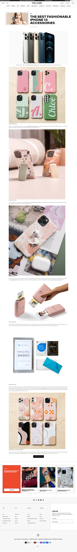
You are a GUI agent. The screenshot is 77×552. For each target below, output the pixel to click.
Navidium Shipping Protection (32, 518)
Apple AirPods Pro (12, 276)
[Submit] (72, 522)
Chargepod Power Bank (7, 520)
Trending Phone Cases (6, 518)
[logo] (37, 3)
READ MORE (11, 489)
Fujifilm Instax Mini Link (12, 321)
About (41, 514)
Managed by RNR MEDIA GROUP (44, 539)
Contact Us (17, 514)
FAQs (16, 516)
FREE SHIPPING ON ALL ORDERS (70, 0)
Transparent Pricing (43, 520)
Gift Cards (41, 518)
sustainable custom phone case (32, 126)
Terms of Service (33, 539)
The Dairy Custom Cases (13, 123)
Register (28, 516)
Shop (4, 508)
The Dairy (41, 508)
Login (28, 514)
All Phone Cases (5, 516)
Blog (40, 516)
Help (16, 508)
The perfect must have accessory (55, 279)
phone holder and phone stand (36, 202)
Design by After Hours (57, 539)
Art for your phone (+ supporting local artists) (16, 449)
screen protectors (43, 388)
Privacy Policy (25, 539)
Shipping (16, 518)
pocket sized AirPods (14, 279)
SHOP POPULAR (38, 456)
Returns (16, 520)
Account (29, 508)
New (3, 514)
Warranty (28, 520)
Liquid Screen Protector (12, 384)
